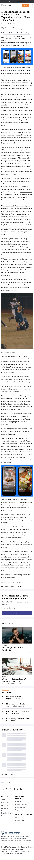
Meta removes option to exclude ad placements (15, 705)
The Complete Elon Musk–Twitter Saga (14, 648)
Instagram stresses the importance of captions (15, 698)
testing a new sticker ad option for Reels (19, 428)
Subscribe (25, 5)
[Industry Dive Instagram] (14, 789)
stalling (20, 398)
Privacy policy (5, 851)
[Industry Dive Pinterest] (17, 789)
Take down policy (25, 851)
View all (4, 774)
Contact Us (4, 805)
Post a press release (14, 774)
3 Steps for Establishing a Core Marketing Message (16, 680)
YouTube (29, 129)
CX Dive (17, 818)
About (3, 800)
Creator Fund (27, 163)
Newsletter (4, 808)
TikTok (19, 587)
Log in (17, 810)
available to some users (14, 68)
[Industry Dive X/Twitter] (10, 789)
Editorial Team (5, 802)
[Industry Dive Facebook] (6, 789)
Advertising (18, 801)
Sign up (17, 613)
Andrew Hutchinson (8, 27)
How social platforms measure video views (18, 720)
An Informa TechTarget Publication (17, 1)
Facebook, (12, 587)
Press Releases (5, 816)
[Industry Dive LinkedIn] (3, 789)
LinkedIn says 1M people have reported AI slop (17, 712)
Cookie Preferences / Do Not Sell (11, 853)
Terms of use (15, 851)
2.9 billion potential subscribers (22, 267)
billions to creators (26, 192)
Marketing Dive (19, 820)
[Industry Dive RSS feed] (21, 789)
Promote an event (20, 807)
